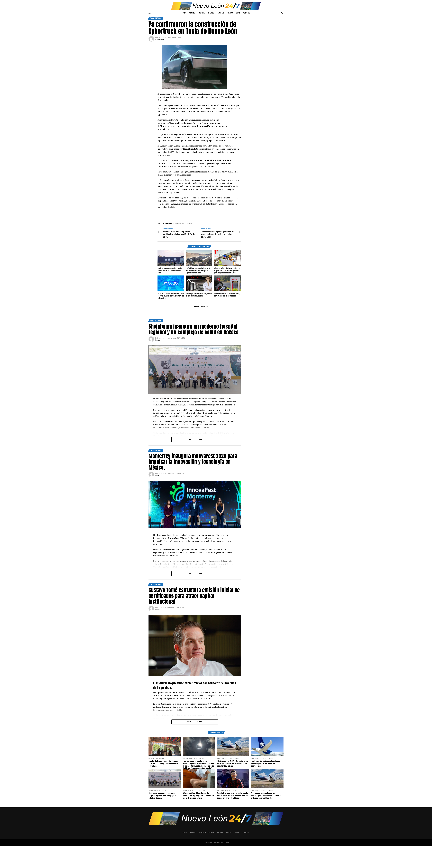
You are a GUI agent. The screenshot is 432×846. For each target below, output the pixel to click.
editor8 (161, 40)
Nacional (221, 13)
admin (160, 340)
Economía (202, 13)
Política (230, 13)
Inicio (184, 13)
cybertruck (181, 223)
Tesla (190, 223)
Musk (171, 123)
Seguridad (247, 13)
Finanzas (211, 13)
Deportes (192, 13)
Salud (238, 13)
